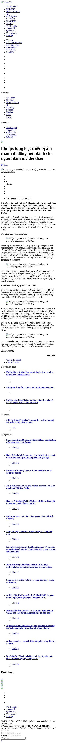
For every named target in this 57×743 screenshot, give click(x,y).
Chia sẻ (13, 360)
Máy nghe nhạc (12, 45)
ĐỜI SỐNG (11, 16)
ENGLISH (11, 21)
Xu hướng (10, 98)
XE (7, 14)
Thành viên (11, 28)
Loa (13, 428)
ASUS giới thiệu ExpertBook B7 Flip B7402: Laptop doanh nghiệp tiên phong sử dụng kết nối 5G (30, 596)
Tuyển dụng (11, 33)
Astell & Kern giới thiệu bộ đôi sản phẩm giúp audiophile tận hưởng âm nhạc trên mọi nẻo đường (29, 565)
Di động (9, 100)
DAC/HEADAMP (14, 42)
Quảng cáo (11, 31)
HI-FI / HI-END (13, 11)
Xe (7, 105)
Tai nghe (10, 40)
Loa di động (11, 47)
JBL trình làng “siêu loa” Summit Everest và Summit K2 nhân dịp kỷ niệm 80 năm (30, 421)
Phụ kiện (10, 52)
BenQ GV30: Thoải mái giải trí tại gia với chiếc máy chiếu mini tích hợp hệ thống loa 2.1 (29, 657)
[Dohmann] (2, 680)
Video (8, 117)
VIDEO (9, 23)
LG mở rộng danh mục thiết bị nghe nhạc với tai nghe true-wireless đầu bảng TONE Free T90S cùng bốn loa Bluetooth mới (30, 549)
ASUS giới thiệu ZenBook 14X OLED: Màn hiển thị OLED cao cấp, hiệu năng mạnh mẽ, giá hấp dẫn (29, 611)
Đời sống (10, 107)
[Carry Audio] (2, 683)
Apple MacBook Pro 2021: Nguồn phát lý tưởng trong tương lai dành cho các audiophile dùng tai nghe (30, 626)
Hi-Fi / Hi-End (12, 102)
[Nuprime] (2, 685)
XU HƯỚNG (12, 7)
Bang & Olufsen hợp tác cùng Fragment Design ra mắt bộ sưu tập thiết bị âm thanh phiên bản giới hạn (31, 456)
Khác (8, 114)
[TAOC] (2, 688)
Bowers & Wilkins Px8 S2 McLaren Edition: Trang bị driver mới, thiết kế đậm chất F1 (30, 502)
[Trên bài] (2, 142)
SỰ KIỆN (10, 19)
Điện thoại (10, 50)
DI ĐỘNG (11, 9)
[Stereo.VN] (6, 2)
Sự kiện (9, 110)
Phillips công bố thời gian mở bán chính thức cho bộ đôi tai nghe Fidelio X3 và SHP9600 (29, 401)
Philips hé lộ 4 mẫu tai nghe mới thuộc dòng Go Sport (30, 387)
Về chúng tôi (11, 26)
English (9, 112)
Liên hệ (9, 35)
